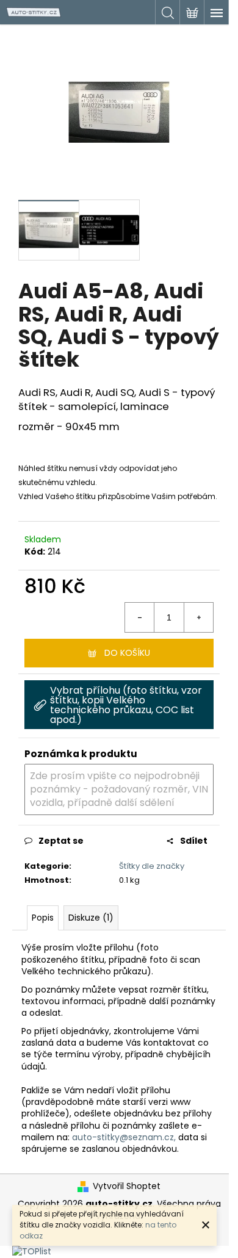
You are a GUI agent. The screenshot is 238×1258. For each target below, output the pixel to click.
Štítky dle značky (151, 866)
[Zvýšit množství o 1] (198, 617)
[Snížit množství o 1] (139, 617)
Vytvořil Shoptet (126, 1186)
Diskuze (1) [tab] (91, 917)
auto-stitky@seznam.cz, (124, 1137)
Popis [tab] (43, 917)
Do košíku (127, 653)
